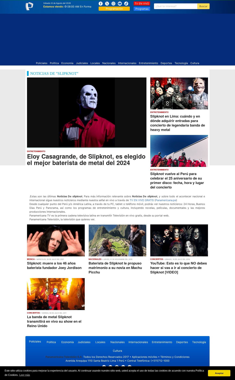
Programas (142, 8)
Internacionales (127, 63)
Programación (114, 8)
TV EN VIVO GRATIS (142, 200)
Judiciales (82, 63)
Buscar (203, 6)
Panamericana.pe (166, 200)
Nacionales (109, 63)
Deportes (166, 63)
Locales (95, 63)
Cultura (194, 63)
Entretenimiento (148, 63)
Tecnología (181, 63)
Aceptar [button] (219, 373)
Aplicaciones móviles (144, 356)
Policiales (41, 63)
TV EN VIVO (142, 3)
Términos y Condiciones (174, 356)
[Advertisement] (117, 36)
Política (54, 63)
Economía (67, 63)
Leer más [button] (24, 375)
